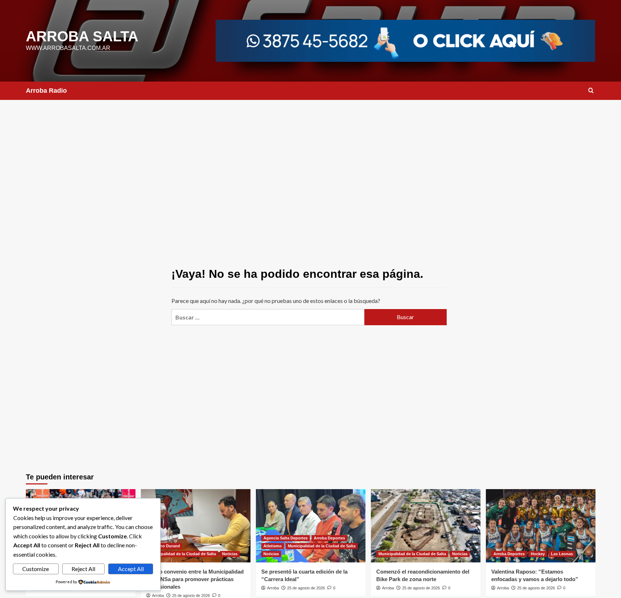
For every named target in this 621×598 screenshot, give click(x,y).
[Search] (590, 90)
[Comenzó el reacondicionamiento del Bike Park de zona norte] (425, 525)
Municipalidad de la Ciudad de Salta (182, 554)
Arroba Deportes (329, 538)
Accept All (131, 568)
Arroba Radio (46, 90)
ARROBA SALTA (82, 36)
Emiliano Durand (164, 546)
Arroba (158, 595)
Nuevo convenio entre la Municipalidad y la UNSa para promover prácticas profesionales (195, 579)
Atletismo (272, 546)
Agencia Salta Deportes (285, 538)
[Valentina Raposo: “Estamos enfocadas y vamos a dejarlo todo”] (540, 525)
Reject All (83, 568)
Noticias (230, 554)
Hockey (538, 554)
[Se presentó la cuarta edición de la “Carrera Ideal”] (310, 525)
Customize (35, 568)
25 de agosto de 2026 (191, 595)
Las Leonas (562, 554)
